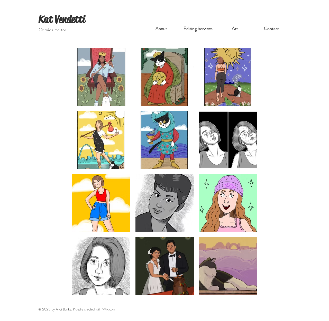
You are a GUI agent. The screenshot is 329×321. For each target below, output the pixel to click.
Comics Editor (53, 29)
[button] (198, 28)
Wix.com (108, 309)
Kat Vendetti (62, 19)
